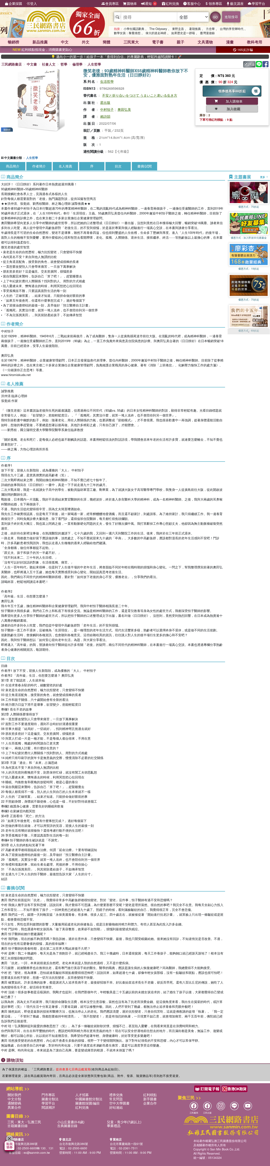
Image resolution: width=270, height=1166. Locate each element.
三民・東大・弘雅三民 (24, 1121)
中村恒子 (107, 109)
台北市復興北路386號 (23, 1144)
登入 (33, 3)
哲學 (64, 64)
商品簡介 (12, 166)
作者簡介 (39, 166)
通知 (150, 3)
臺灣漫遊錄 (207, 33)
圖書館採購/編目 (87, 1103)
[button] (249, 332)
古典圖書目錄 (67, 1125)
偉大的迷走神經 (156, 33)
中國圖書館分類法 (88, 1098)
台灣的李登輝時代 (231, 29)
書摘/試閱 (144, 166)
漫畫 (230, 42)
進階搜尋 (231, 16)
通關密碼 (14, 1103)
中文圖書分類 (13, 157)
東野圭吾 (178, 29)
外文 (85, 42)
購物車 (132, 3)
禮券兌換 (116, 1094)
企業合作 (150, 1103)
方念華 (210, 29)
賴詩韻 (105, 116)
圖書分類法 (50, 1098)
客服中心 (194, 3)
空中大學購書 (119, 1103)
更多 (263, 177)
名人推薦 (65, 166)
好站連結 (116, 1107)
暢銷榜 (13, 42)
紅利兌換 (172, 3)
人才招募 (82, 1094)
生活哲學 (107, 81)
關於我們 (14, 1094)
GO (215, 17)
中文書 (32, 64)
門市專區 (48, 1094)
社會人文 (48, 64)
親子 (180, 42)
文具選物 (205, 42)
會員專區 (112, 3)
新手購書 (150, 1098)
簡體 (106, 42)
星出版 (105, 102)
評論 (251, 64)
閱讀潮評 (48, 1107)
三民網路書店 (11, 64)
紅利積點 (150, 1094)
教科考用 (254, 42)
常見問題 (116, 1098)
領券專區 (215, 3)
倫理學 (77, 64)
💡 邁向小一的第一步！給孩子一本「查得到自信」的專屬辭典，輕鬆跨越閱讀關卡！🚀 (82, 57)
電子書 (157, 42)
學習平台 (258, 3)
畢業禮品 (113, 1125)
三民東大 (131, 42)
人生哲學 (94, 64)
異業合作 (14, 1107)
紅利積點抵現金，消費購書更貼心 (42, 49)
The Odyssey (158, 29)
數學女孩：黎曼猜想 (127, 33)
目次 (118, 166)
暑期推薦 (195, 29)
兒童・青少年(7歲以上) (124, 1121)
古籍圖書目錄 (17, 1125)
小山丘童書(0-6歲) (70, 1121)
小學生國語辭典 (134, 29)
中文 (65, 42)
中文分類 (14, 1098)
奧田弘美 (124, 109)
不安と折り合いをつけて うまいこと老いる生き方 (139, 95)
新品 (40, 42)
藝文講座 (237, 3)
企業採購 (15, 3)
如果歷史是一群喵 (183, 33)
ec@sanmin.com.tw (37, 1152)
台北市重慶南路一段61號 (126, 1144)
